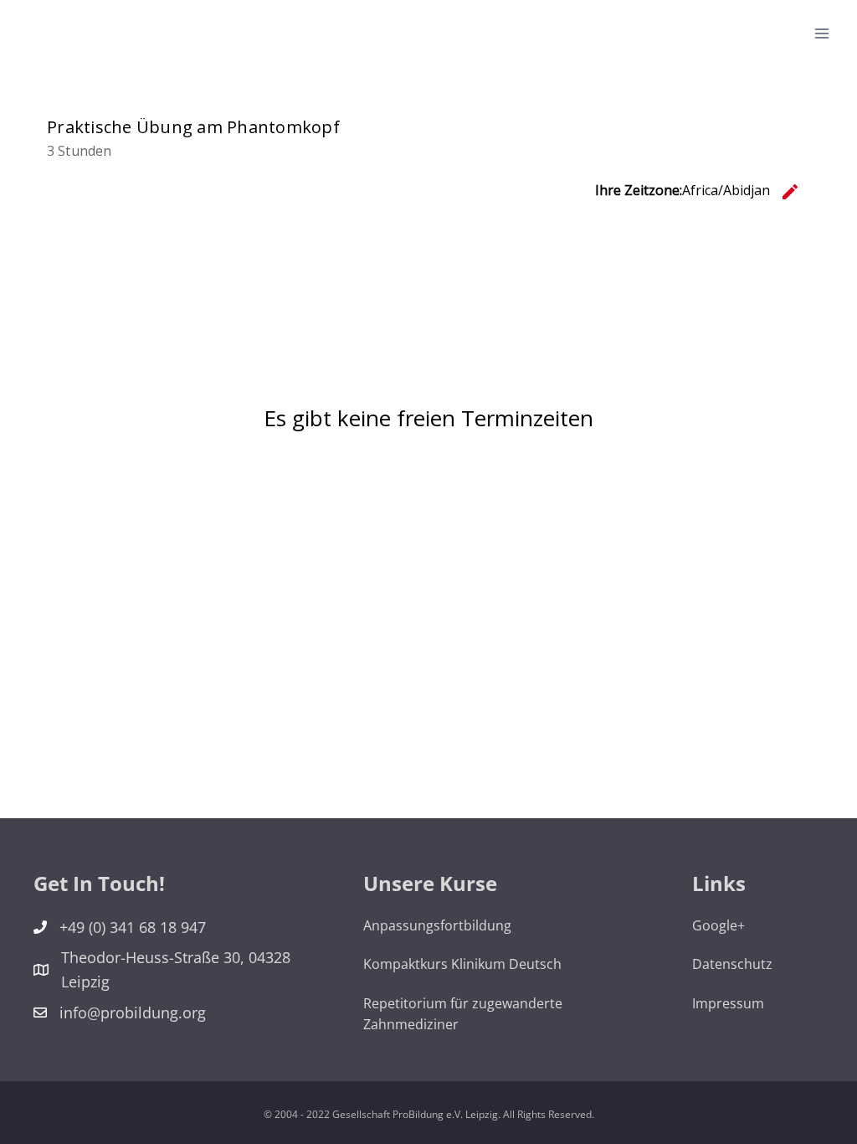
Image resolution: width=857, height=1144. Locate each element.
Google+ (718, 925)
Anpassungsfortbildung (437, 925)
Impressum (728, 1003)
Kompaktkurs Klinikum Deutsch (462, 964)
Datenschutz (732, 964)
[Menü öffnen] (821, 33)
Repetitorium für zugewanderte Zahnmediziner (462, 1014)
